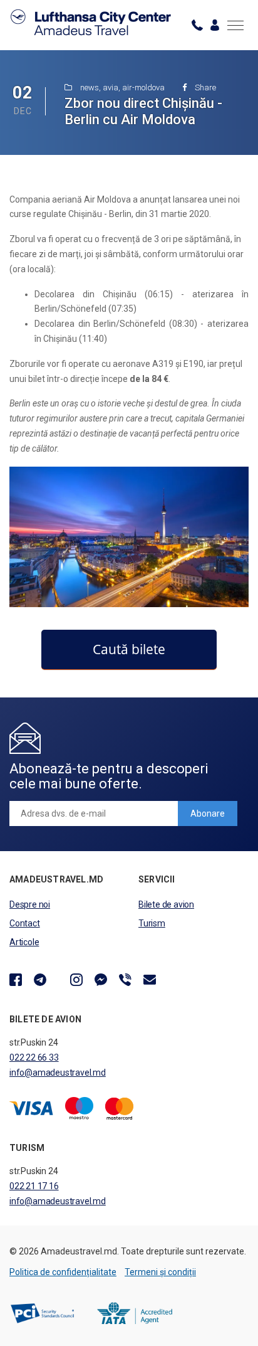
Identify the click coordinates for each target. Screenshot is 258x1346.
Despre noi (29, 904)
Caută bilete (129, 649)
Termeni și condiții (160, 1272)
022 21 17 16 (34, 1186)
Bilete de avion (166, 904)
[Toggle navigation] (235, 25)
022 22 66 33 (34, 1057)
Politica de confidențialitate (62, 1272)
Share (204, 87)
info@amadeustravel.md (57, 1073)
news (89, 87)
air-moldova (143, 87)
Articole (24, 942)
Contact (24, 923)
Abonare (207, 813)
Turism (151, 923)
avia (110, 87)
